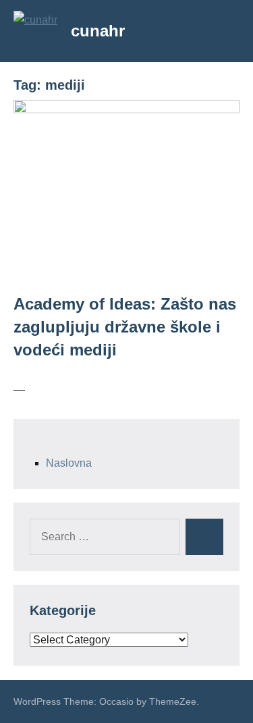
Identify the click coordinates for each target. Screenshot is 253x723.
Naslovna (69, 463)
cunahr (98, 31)
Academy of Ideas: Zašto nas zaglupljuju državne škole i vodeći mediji (124, 326)
